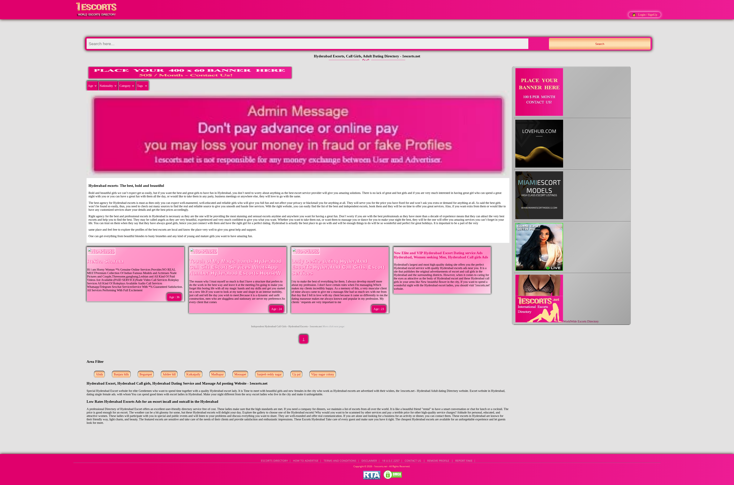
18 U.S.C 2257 (390, 460)
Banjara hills (121, 374)
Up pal (296, 374)
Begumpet (146, 374)
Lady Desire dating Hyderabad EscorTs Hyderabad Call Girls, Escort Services (338, 267)
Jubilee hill (169, 374)
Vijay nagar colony (322, 374)
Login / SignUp (647, 14)
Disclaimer (369, 460)
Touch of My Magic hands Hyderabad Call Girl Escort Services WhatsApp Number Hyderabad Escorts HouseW (235, 267)
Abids (99, 374)
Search (599, 44)
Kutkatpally (193, 374)
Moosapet (240, 374)
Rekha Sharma (105, 261)
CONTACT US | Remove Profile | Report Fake (439, 460)
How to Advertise (305, 460)
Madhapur (217, 374)
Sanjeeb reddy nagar (269, 374)
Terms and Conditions (340, 460)
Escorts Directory (274, 460)
